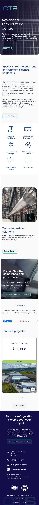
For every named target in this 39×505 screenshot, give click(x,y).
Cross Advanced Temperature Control (17, 477)
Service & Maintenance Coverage (17, 294)
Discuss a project (10, 116)
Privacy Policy (19, 498)
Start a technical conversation (19, 442)
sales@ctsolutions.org (19, 465)
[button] (15, 397)
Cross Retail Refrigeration (14, 478)
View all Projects (20, 405)
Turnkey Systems (10, 251)
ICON (24, 502)
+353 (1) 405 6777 (17, 460)
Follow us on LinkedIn (19, 469)
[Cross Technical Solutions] (10, 8)
